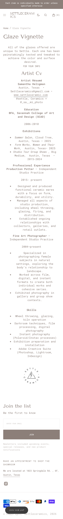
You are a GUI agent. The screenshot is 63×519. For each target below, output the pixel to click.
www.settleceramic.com (31, 94)
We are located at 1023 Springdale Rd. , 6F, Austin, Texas (31, 472)
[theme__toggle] (38, 14)
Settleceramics (35, 513)
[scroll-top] (55, 511)
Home (5, 28)
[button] (45, 14)
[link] (31, 376)
